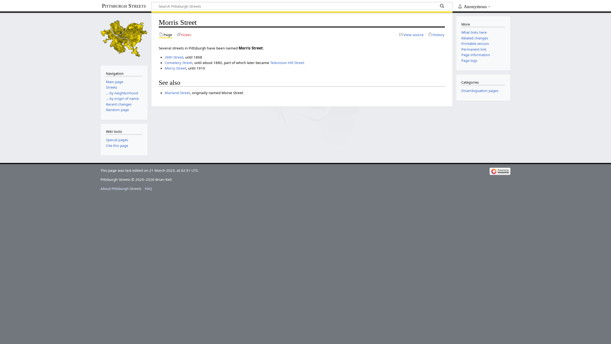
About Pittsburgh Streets (120, 188)
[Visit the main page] (124, 38)
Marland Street (177, 92)
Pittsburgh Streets (124, 6)
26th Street (174, 57)
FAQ (148, 188)
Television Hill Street (287, 62)
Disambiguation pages (479, 90)
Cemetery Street (178, 62)
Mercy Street (175, 68)
